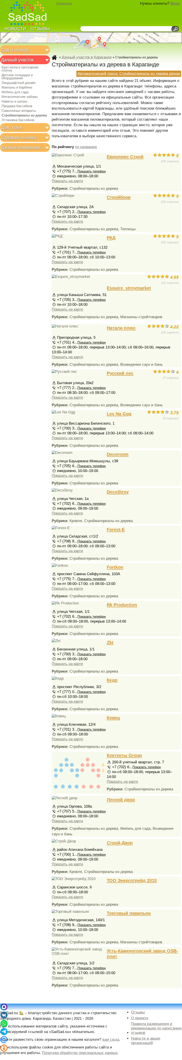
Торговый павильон (129, 913)
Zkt (110, 642)
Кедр (112, 680)
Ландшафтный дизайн (19, 82)
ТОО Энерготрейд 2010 (132, 880)
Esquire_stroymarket (129, 288)
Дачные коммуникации (23, 147)
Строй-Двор (120, 842)
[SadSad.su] (29, 14)
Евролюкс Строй (125, 156)
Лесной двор (121, 799)
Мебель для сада (15, 92)
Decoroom (118, 454)
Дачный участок (17, 59)
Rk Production (122, 604)
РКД (111, 237)
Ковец (113, 717)
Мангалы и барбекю (17, 87)
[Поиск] (175, 29)
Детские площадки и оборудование (17, 77)
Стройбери (119, 197)
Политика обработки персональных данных (80, 1053)
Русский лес (120, 373)
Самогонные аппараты (19, 110)
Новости (15, 28)
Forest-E (116, 529)
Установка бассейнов (18, 120)
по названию (86, 147)
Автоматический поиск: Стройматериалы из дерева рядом (128, 74)
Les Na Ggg (119, 413)
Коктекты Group (124, 755)
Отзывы (40, 28)
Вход (175, 3)
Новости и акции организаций (145, 1040)
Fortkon (115, 567)
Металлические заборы (20, 96)
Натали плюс (121, 327)
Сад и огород (14, 49)
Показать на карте (67, 181)
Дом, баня (11, 127)
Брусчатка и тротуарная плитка (20, 69)
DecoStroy (118, 491)
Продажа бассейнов (17, 106)
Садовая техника (18, 137)
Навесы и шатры (14, 101)
